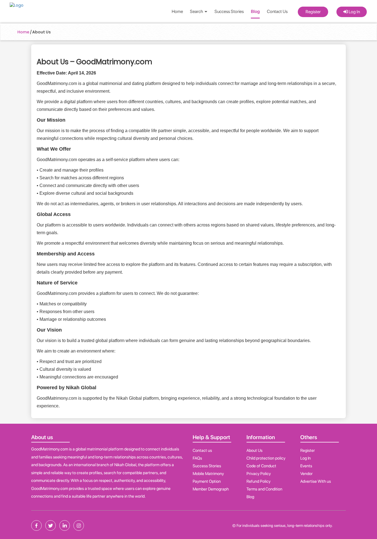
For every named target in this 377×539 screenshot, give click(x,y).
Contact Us (277, 11)
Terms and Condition (264, 489)
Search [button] (197, 11)
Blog (255, 11)
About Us (254, 450)
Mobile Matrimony (208, 473)
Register (313, 11)
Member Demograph (211, 489)
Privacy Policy (258, 473)
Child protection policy (265, 458)
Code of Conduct (261, 465)
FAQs (197, 458)
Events (306, 465)
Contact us (202, 450)
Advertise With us (315, 481)
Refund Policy (258, 481)
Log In (354, 11)
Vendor (306, 473)
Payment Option (207, 481)
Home (177, 11)
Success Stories (229, 11)
